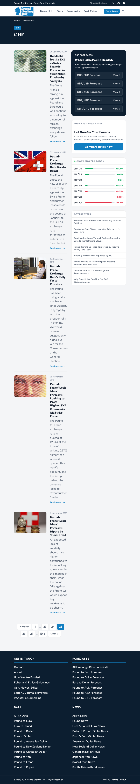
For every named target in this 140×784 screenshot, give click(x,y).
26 (24, 633)
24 (52, 626)
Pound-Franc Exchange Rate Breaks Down (58, 163)
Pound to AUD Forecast (87, 687)
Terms (115, 779)
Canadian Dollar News (86, 752)
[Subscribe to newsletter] (123, 3)
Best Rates (90, 11)
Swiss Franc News (83, 762)
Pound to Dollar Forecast (88, 677)
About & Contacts (98, 3)
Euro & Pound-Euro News (88, 726)
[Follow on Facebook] (118, 3)
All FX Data (21, 716)
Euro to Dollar (22, 736)
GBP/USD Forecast (98, 83)
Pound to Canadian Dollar (30, 752)
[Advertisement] (98, 310)
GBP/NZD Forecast (98, 100)
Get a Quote (112, 11)
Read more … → (57, 141)
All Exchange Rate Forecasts (90, 667)
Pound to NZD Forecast (87, 693)
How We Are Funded (27, 677)
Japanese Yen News (84, 757)
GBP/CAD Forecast (98, 109)
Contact (19, 667)
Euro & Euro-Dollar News (88, 736)
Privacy (106, 779)
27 (31, 633)
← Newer (24, 626)
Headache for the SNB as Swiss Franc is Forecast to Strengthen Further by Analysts (58, 68)
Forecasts (73, 11)
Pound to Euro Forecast (87, 672)
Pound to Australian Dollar (30, 741)
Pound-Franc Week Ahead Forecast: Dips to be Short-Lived (58, 526)
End (42, 633)
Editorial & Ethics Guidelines (32, 682)
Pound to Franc (23, 762)
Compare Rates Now (99, 147)
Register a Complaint (27, 698)
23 (45, 626)
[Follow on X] (113, 3)
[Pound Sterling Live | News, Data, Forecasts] (23, 11)
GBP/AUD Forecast (98, 92)
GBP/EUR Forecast (98, 75)
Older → (54, 633)
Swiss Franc (28, 20)
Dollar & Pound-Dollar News (90, 731)
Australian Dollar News (86, 741)
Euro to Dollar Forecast (87, 682)
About (18, 672)
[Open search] (123, 11)
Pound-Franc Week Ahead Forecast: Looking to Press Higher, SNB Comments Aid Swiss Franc (58, 400)
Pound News (80, 721)
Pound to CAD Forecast (87, 698)
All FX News (79, 716)
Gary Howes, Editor (26, 687)
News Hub (46, 11)
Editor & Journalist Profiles (31, 693)
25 (60, 626)
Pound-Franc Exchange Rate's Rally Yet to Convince (58, 275)
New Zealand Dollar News (88, 746)
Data (60, 11)
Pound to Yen (22, 757)
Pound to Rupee (24, 767)
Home (17, 20)
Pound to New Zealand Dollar (32, 746)
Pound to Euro (23, 721)
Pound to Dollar (24, 731)
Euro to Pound (23, 726)
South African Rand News (88, 767)
